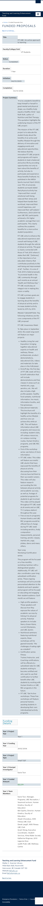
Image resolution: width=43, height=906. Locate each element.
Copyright (33, 899)
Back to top (7, 878)
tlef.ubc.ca (13, 871)
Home (5, 22)
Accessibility (6, 902)
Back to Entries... (8, 31)
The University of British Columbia (15, 4)
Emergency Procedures (9, 899)
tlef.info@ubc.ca (13, 873)
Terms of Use (23, 899)
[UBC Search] (38, 2)
